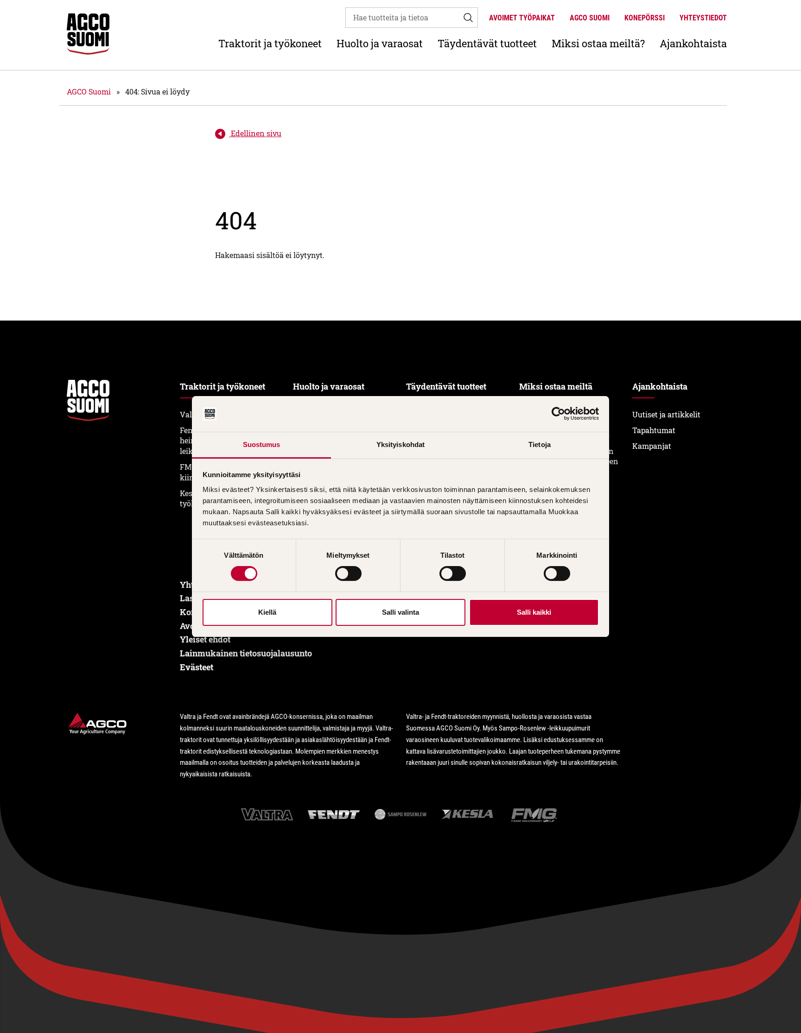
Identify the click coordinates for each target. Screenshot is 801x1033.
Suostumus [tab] (261, 444)
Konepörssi (644, 17)
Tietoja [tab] (539, 444)
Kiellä (267, 612)
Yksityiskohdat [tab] (400, 444)
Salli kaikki (534, 612)
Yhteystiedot (703, 17)
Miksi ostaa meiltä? (598, 43)
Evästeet (196, 667)
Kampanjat (651, 446)
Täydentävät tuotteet (487, 43)
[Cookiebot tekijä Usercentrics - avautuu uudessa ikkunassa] (558, 414)
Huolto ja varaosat (380, 43)
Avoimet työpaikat (522, 17)
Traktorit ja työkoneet (270, 43)
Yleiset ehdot (205, 639)
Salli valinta (400, 612)
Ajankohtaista (693, 43)
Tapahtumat (653, 430)
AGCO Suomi (590, 17)
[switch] (348, 573)
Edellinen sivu (255, 133)
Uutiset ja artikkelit (666, 414)
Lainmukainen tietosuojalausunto (246, 653)
